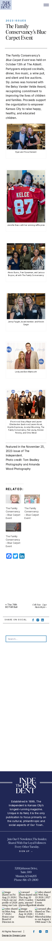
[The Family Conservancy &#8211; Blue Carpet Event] (13, 499)
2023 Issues (16, 20)
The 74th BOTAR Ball (11, 605)
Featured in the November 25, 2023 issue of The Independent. (25, 451)
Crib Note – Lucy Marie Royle (40, 606)
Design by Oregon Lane (14, 935)
